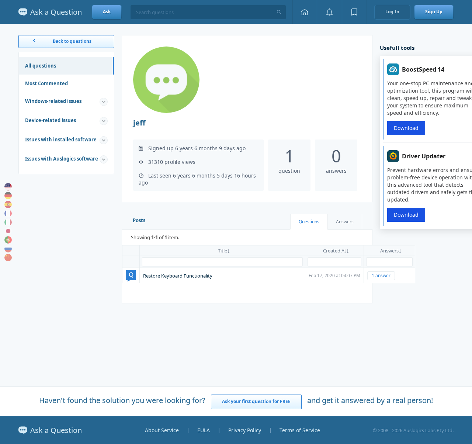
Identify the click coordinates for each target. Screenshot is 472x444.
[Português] (8, 240)
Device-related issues (50, 120)
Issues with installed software (61, 139)
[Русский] (8, 248)
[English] (8, 186)
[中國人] (8, 257)
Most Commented (46, 83)
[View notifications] (329, 12)
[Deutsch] (8, 195)
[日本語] (8, 231)
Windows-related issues (53, 101)
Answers (345, 221)
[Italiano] (8, 222)
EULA (203, 430)
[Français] (8, 213)
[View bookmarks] (354, 12)
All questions (40, 65)
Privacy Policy (244, 430)
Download (406, 127)
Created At (334, 250)
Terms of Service (300, 430)
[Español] (8, 204)
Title (222, 250)
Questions (309, 221)
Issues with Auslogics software (61, 158)
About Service (162, 430)
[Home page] (304, 12)
